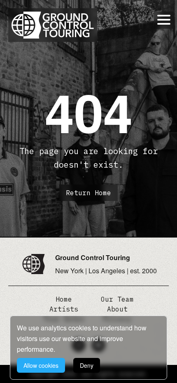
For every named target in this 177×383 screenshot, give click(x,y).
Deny (86, 365)
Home (64, 299)
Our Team (117, 299)
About (117, 309)
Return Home (88, 193)
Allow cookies (40, 365)
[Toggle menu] (163, 20)
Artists (63, 309)
